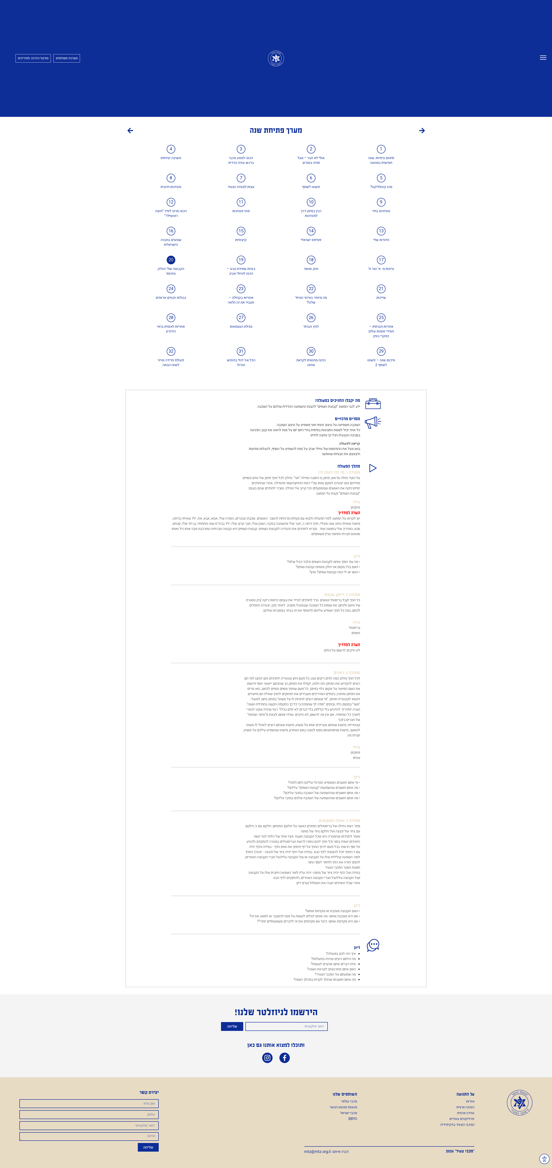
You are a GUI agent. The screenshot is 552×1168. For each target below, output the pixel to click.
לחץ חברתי (311, 326)
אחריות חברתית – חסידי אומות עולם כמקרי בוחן (381, 331)
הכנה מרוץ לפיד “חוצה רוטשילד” (171, 213)
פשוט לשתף (311, 186)
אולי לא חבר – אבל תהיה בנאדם (311, 160)
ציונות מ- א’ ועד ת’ (381, 268)
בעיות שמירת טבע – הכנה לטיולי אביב (241, 271)
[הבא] (201, 131)
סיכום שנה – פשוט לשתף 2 (381, 363)
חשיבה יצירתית (171, 158)
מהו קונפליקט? (381, 186)
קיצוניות (241, 240)
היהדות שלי (381, 240)
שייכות (381, 297)
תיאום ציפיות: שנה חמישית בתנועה (381, 160)
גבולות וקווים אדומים (171, 297)
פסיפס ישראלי (311, 240)
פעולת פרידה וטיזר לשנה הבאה (171, 363)
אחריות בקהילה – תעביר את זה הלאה (241, 300)
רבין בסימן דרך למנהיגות (311, 213)
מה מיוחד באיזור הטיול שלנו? (311, 300)
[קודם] (350, 131)
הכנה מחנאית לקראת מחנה (311, 363)
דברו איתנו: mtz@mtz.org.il (326, 1152)
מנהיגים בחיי (381, 211)
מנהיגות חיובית (171, 186)
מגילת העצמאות (241, 326)
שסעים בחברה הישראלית (171, 242)
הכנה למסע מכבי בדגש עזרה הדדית (241, 160)
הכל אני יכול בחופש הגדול (241, 363)
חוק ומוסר (311, 268)
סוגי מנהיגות (241, 211)
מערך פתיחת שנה (276, 130)
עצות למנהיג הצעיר (241, 186)
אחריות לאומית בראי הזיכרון (171, 329)
